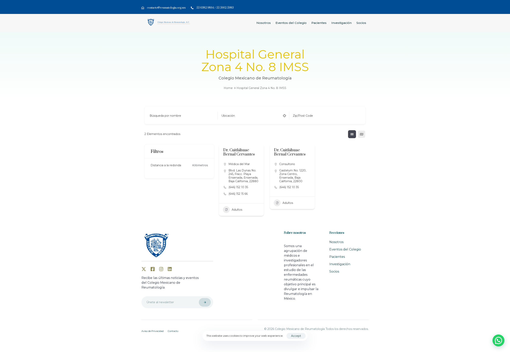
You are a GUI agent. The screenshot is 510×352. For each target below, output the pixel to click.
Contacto (173, 331)
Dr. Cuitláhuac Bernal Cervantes (239, 152)
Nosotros (263, 23)
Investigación (341, 23)
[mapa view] (362, 134)
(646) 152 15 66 (238, 194)
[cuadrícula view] (352, 134)
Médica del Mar (239, 164)
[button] (498, 340)
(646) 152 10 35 (238, 187)
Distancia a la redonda (166, 165)
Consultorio (287, 164)
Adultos (237, 209)
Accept (296, 336)
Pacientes (319, 23)
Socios (361, 23)
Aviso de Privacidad (152, 331)
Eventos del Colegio (291, 23)
